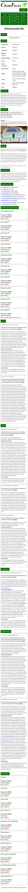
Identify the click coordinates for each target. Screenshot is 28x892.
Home (5, 14)
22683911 (20, 329)
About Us (5, 20)
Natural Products (13, 14)
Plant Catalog (14, 20)
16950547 (15, 519)
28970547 (22, 382)
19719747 (14, 577)
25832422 (11, 435)
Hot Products (23, 14)
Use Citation (22, 20)
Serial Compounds (14, 17)
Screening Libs (5, 17)
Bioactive (23, 17)
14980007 (21, 703)
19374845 (23, 641)
